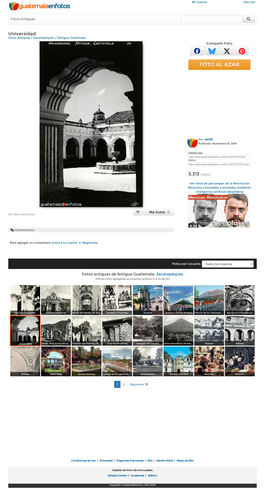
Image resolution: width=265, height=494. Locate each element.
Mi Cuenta (199, 2)
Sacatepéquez (43, 38)
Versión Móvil (164, 460)
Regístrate (90, 243)
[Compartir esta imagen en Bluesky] (212, 50)
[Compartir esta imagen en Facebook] (197, 50)
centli (209, 139)
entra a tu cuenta (64, 243)
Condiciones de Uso (83, 460)
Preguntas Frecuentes (130, 460)
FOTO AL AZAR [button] (219, 64)
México (152, 475)
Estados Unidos (117, 475)
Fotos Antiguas (23, 19)
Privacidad (106, 460)
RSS (150, 460)
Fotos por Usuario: (186, 264)
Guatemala (137, 475)
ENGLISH (249, 2)
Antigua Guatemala (72, 38)
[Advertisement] (219, 103)
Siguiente (137, 384)
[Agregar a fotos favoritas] (138, 212)
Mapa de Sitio (185, 460)
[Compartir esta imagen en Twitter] (227, 50)
